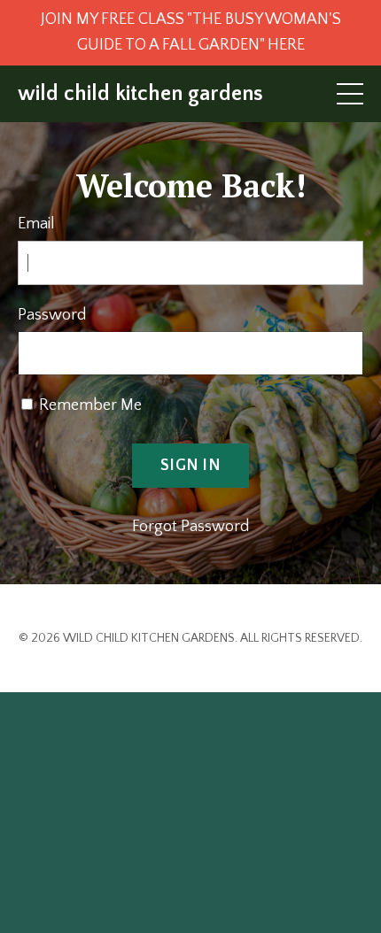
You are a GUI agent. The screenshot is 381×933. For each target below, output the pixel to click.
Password (52, 315)
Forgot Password (190, 527)
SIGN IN (190, 465)
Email (36, 224)
